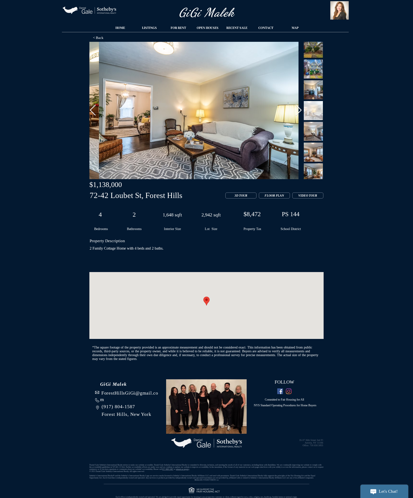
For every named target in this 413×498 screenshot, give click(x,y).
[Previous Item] (92, 110)
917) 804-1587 (119, 406)
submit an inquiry (182, 469)
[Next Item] (298, 110)
